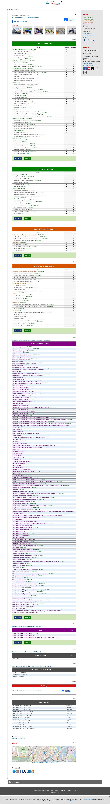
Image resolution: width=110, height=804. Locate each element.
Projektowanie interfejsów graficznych (26, 509)
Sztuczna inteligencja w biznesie (24, 557)
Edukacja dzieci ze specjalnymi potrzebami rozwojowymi (30, 236)
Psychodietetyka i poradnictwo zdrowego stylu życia (28, 66)
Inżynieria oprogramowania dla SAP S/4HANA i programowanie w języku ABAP (37, 445)
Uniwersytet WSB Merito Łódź (20, 717)
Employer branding (21, 429)
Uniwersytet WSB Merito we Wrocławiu (23, 728)
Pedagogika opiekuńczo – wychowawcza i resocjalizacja (30, 111)
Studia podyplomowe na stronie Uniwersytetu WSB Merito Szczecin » (31, 340)
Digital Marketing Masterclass (24, 405)
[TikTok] (92, 69)
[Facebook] (21, 772)
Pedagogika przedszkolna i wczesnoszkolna (28, 235)
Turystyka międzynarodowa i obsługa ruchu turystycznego (30, 136)
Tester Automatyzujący (22, 559)
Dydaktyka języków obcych (23, 413)
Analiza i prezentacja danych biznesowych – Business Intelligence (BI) (33, 312)
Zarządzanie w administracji (23, 325)
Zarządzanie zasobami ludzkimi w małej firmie (28, 604)
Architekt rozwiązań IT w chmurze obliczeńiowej (29, 373)
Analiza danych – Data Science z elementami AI (29, 367)
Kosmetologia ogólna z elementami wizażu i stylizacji (29, 84)
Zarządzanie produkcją (22, 598)
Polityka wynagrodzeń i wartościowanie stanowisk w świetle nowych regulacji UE (38, 493)
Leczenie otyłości (20, 455)
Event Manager (20, 435)
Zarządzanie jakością (21, 588)
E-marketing (20, 97)
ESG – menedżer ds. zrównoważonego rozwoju (29, 433)
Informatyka (19, 175)
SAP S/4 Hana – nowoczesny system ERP (27, 545)
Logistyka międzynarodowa (23, 295)
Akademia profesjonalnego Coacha (25, 355)
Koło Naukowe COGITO (19, 673)
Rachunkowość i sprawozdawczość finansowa (27, 291)
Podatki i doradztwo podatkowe (24, 487)
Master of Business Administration (25, 633)
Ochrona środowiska (21, 475)
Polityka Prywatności (55, 792)
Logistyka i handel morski (22, 203)
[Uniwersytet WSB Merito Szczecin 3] (71, 30)
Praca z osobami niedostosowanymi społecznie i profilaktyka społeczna (33, 116)
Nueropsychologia (21, 244)
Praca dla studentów (65, 790)
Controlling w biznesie (21, 395)
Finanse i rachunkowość (22, 68)
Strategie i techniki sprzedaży (23, 101)
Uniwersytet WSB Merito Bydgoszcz (22, 711)
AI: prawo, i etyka (20, 353)
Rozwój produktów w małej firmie (24, 543)
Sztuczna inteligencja (22, 186)
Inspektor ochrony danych (23, 443)
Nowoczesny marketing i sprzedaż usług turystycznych (29, 134)
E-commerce (20, 95)
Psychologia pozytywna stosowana (25, 525)
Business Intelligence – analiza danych (26, 393)
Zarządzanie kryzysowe (22, 59)
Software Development (22, 184)
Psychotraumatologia (21, 537)
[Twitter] (24, 772)
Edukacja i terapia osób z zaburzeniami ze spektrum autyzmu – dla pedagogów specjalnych (41, 423)
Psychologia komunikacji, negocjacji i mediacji (27, 120)
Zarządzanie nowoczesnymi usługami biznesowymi (29, 320)
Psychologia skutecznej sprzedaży (25, 529)
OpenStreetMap (69, 761)
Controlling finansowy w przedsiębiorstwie (26, 287)
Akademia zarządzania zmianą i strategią (27, 363)
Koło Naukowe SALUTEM (19, 674)
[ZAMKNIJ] (72, 800)
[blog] (85, 73)
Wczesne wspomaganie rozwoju (24, 571)
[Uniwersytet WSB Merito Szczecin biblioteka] (60, 30)
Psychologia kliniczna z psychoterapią (25, 246)
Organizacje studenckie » (89, 28)
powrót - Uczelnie (15, 781)
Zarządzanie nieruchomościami (24, 596)
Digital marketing (21, 142)
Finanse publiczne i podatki (23, 289)
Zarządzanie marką (21, 105)
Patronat (56, 790)
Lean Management (21, 453)
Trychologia (18, 567)
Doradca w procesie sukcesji (23, 409)
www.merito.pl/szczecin (20, 21)
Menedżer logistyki (21, 298)
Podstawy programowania (22, 491)
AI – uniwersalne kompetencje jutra (25, 349)
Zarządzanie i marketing (22, 318)
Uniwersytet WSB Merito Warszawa (22, 726)
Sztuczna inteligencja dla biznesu (24, 103)
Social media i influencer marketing (25, 549)
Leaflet (65, 761)
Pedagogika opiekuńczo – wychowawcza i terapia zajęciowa (30, 113)
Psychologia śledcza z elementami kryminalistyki (28, 279)
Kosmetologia (19, 82)
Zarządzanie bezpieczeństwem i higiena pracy (28, 584)
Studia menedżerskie (21, 553)
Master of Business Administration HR (26, 635)
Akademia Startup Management (24, 359)
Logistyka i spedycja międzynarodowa (26, 205)
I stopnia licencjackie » (88, 17)
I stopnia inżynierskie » (88, 19)
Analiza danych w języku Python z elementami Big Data (31, 369)
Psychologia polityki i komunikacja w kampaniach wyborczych (32, 523)
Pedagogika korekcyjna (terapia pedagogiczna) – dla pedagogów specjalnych (37, 481)
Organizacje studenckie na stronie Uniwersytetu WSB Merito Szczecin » (32, 666)
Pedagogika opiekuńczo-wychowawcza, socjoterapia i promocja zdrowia (33, 306)
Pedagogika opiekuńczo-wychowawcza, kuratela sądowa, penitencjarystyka (34, 304)
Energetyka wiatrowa (21, 431)
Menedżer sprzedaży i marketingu (24, 143)
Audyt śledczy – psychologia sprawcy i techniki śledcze (31, 375)
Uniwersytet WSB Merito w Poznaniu (22, 723)
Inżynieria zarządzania (22, 188)
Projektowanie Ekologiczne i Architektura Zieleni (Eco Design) (32, 505)
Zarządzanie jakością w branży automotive (27, 592)
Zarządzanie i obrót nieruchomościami (25, 147)
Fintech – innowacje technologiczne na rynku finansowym (31, 437)
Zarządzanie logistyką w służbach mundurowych (29, 594)
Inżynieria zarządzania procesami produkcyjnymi (28, 194)
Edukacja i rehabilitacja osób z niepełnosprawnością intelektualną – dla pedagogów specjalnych (42, 419)
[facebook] (85, 69)
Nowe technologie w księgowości (24, 469)
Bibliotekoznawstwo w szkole (23, 387)
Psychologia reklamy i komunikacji (25, 527)
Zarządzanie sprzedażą (23, 107)
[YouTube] (89, 69)
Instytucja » (85, 29)
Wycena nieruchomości (22, 580)
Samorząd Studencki (18, 676)
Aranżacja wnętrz (20, 371)
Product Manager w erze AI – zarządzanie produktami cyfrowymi (33, 497)
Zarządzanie (19, 138)
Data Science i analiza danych (24, 176)
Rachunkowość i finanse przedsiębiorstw (26, 80)
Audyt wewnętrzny (20, 377)
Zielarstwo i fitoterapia (21, 608)
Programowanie (21, 182)
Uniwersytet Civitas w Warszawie (21, 705)
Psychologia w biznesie (22, 118)
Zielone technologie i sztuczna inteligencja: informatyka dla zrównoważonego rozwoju (39, 610)
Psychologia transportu (22, 531)
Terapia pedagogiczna (22, 308)
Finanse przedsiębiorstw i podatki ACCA (26, 74)
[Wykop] (32, 772)
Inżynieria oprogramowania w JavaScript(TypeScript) (30, 447)
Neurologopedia (20, 465)
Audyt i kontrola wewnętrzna (23, 285)
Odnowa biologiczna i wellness (24, 86)
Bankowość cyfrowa (21, 379)
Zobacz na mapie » (87, 63)
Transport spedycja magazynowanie (25, 211)
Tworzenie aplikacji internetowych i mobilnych (28, 569)
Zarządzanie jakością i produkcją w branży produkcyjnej (31, 590)
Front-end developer (21, 178)
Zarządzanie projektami (22, 149)
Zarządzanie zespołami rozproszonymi (26, 606)
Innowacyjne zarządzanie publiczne (25, 277)
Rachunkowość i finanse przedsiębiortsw (27, 539)
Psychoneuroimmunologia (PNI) (24, 535)
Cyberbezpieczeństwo (22, 55)
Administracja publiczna (22, 347)
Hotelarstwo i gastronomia (23, 132)
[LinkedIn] (28, 772)
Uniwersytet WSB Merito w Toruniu (22, 724)
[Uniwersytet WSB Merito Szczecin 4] (27, 30)
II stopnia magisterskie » (88, 22)
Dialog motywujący (20, 403)
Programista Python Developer (24, 501)
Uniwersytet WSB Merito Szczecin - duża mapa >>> (44, 762)
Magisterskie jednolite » (88, 20)
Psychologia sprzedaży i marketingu (25, 126)
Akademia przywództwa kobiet (24, 357)
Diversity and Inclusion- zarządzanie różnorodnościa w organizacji (34, 407)
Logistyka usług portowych (23, 296)
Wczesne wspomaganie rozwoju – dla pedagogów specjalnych (33, 574)
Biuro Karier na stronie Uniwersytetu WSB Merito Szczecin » (29, 652)
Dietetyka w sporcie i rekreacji (23, 64)
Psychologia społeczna (22, 250)
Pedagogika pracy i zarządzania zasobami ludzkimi (28, 114)
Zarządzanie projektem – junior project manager (28, 322)
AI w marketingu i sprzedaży (23, 351)
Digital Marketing (21, 93)
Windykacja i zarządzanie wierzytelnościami (27, 575)
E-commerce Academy (22, 415)
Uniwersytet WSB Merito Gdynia (21, 715)
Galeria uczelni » (87, 33)
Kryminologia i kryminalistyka (23, 57)
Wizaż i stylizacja (20, 578)
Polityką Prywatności (88, 799)
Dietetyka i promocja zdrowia (23, 61)
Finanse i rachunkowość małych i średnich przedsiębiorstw (30, 72)
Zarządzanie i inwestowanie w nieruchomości (28, 586)
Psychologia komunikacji (22, 248)
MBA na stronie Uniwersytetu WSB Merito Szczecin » (27, 626)
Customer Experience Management (25, 401)
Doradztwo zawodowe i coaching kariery (27, 411)
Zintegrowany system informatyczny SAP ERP (28, 612)
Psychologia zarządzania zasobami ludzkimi (27, 128)
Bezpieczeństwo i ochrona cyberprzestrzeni (27, 381)
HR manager (19, 441)
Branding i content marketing (23, 389)
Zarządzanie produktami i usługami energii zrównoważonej (30, 196)
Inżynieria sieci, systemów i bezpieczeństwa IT (27, 180)
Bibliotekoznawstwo (21, 385)
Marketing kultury (20, 459)
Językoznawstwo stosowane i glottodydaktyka (27, 240)
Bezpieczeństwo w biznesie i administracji (27, 49)
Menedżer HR (20, 314)
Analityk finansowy (20, 365)
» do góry (74, 39)
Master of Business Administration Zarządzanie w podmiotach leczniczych (36, 637)
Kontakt (52, 790)
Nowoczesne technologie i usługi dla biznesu (27, 78)
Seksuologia (19, 547)
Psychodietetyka (20, 519)
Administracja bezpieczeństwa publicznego (26, 273)
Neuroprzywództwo (21, 467)
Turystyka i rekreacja (21, 130)
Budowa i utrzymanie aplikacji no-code (26, 391)
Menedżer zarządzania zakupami (25, 461)
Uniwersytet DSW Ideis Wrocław (21, 709)
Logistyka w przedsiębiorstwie (23, 207)
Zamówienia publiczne (21, 582)
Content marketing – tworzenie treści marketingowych (29, 89)
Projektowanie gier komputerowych (25, 507)
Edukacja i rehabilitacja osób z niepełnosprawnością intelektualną (33, 417)
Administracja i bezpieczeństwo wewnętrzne (28, 271)
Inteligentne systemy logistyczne (25, 200)
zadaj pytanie (18, 158)
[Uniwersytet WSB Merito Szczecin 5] (38, 30)
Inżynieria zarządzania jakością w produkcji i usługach (29, 192)
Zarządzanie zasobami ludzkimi (25, 153)
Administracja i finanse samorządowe (25, 51)
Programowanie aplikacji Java (24, 503)
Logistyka (19, 198)
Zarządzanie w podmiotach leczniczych (26, 602)
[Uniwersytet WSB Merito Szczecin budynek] (17, 30)
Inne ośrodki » (86, 31)
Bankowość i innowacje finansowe (24, 70)
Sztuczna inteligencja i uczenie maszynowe (27, 555)
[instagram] (96, 69)
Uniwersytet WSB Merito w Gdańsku (22, 721)
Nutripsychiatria (20, 473)
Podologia (18, 489)
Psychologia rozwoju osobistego (24, 124)
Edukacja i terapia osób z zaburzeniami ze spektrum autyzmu (33, 421)
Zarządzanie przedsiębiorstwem (25, 151)
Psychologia (19, 242)
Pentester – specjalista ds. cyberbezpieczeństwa (29, 483)
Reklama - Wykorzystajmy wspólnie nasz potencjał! (41, 790)
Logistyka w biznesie (21, 457)
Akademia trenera (20, 361)
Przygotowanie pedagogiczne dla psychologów (28, 517)
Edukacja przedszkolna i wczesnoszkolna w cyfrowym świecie (31, 238)
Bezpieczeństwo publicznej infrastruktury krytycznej (30, 383)
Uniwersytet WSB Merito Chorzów (22, 713)
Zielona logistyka (21, 213)
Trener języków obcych (22, 565)
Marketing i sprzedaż (22, 88)
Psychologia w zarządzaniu (23, 316)
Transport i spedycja (21, 300)
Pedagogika (19, 109)
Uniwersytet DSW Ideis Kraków (21, 707)
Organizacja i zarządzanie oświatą (25, 477)
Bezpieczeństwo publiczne (23, 53)
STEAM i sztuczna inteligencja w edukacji (27, 551)
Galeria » (15, 25)
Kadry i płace (20, 76)
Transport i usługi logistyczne (23, 209)
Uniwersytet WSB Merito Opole (21, 719)
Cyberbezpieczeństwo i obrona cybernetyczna (27, 275)
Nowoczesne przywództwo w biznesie (26, 471)
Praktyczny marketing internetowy (25, 495)
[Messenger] (14, 772)
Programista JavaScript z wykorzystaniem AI (28, 499)
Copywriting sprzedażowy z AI (24, 397)
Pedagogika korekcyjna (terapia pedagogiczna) (28, 479)
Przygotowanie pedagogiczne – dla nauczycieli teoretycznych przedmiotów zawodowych (40, 515)
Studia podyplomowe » (88, 23)
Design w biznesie (21, 140)
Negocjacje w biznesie (21, 463)
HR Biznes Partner (20, 439)
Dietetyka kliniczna (21, 62)
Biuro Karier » (86, 26)
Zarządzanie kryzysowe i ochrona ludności (26, 281)
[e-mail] (17, 772)
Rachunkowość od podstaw (23, 541)
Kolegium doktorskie (21, 451)
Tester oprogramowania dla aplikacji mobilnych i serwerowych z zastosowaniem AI (38, 561)
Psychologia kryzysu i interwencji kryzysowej (28, 521)
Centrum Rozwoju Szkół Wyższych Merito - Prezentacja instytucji (27, 690)
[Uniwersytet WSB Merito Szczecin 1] (49, 30)
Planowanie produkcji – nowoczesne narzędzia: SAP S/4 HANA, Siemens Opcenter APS (40, 485)
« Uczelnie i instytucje (13, 9)
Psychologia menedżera (22, 122)
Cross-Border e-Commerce (23, 399)
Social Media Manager (22, 99)
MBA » (84, 25)
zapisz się (27, 158)
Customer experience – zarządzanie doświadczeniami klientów (31, 91)
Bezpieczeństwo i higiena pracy (24, 190)
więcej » (72, 343)
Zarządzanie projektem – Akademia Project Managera (30, 600)
